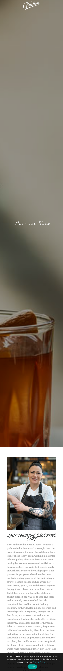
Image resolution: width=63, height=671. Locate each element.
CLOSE (32, 666)
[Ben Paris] (31, 5)
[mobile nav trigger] (4, 4)
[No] (59, 661)
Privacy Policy (39, 662)
